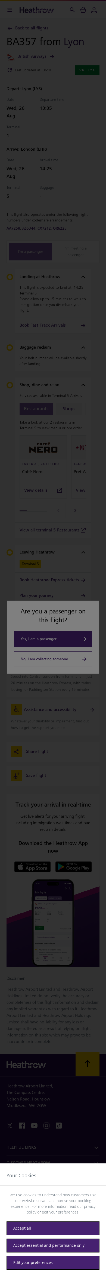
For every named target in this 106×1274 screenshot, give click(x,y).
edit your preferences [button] (60, 1212)
